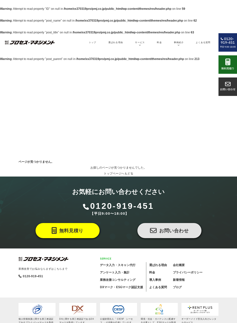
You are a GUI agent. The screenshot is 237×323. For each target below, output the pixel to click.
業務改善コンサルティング (118, 279)
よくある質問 (158, 287)
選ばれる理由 (158, 265)
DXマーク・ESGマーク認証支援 (121, 287)
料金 (152, 272)
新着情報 (179, 279)
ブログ (177, 287)
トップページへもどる (118, 173)
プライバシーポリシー (188, 272)
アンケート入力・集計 (115, 272)
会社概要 (179, 265)
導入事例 (155, 279)
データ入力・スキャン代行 (118, 265)
